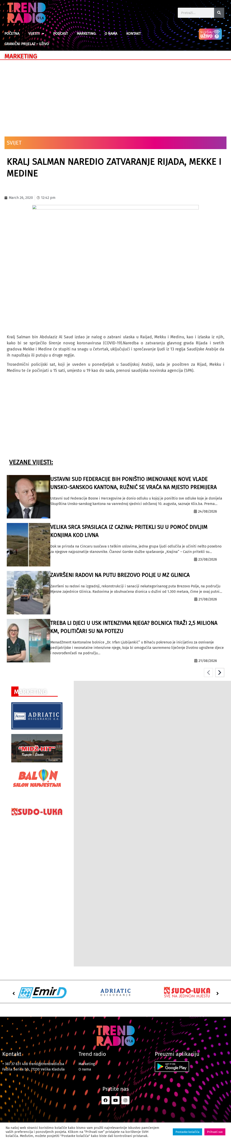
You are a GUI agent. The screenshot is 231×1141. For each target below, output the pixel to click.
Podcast (60, 33)
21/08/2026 (208, 599)
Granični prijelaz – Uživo (27, 44)
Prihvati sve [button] (215, 1132)
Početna (12, 33)
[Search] (219, 13)
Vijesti (34, 33)
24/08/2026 (207, 511)
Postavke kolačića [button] (187, 1132)
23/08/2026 (207, 559)
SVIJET (14, 143)
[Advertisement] (115, 95)
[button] (13, 993)
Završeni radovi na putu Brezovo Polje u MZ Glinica (120, 575)
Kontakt (133, 33)
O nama (111, 33)
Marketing (86, 33)
